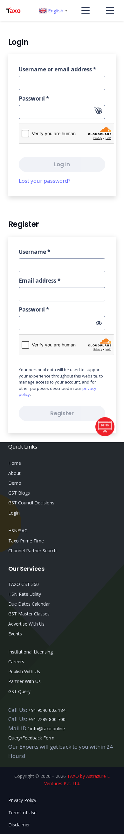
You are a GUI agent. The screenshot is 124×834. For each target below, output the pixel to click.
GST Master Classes (29, 614)
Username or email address (57, 69)
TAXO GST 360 (23, 584)
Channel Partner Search (32, 551)
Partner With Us (24, 681)
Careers (16, 662)
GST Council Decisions (31, 503)
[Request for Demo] (104, 434)
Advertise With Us (26, 624)
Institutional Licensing (30, 652)
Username (34, 251)
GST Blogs (19, 493)
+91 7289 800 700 (46, 719)
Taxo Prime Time (26, 541)
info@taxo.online (47, 729)
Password (34, 98)
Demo (14, 483)
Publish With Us (24, 671)
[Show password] (99, 323)
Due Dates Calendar (29, 604)
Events (15, 634)
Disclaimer (19, 825)
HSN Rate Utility (24, 594)
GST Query (19, 691)
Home (14, 463)
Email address (39, 280)
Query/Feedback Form (31, 738)
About (14, 473)
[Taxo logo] (13, 10)
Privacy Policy (22, 800)
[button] (85, 10)
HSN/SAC (17, 531)
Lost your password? (45, 180)
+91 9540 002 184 (46, 710)
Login (14, 513)
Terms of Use (22, 813)
